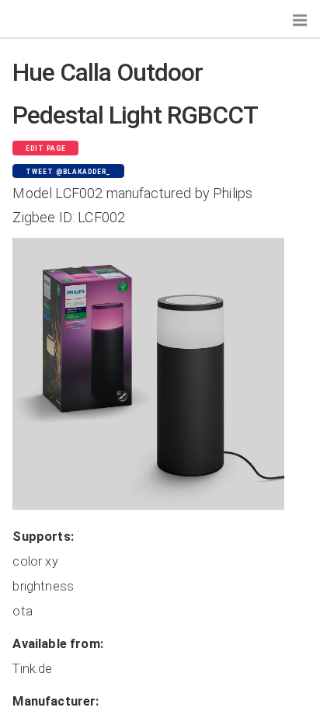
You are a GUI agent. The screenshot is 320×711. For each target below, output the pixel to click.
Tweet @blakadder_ (68, 172)
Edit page (46, 148)
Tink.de (32, 668)
